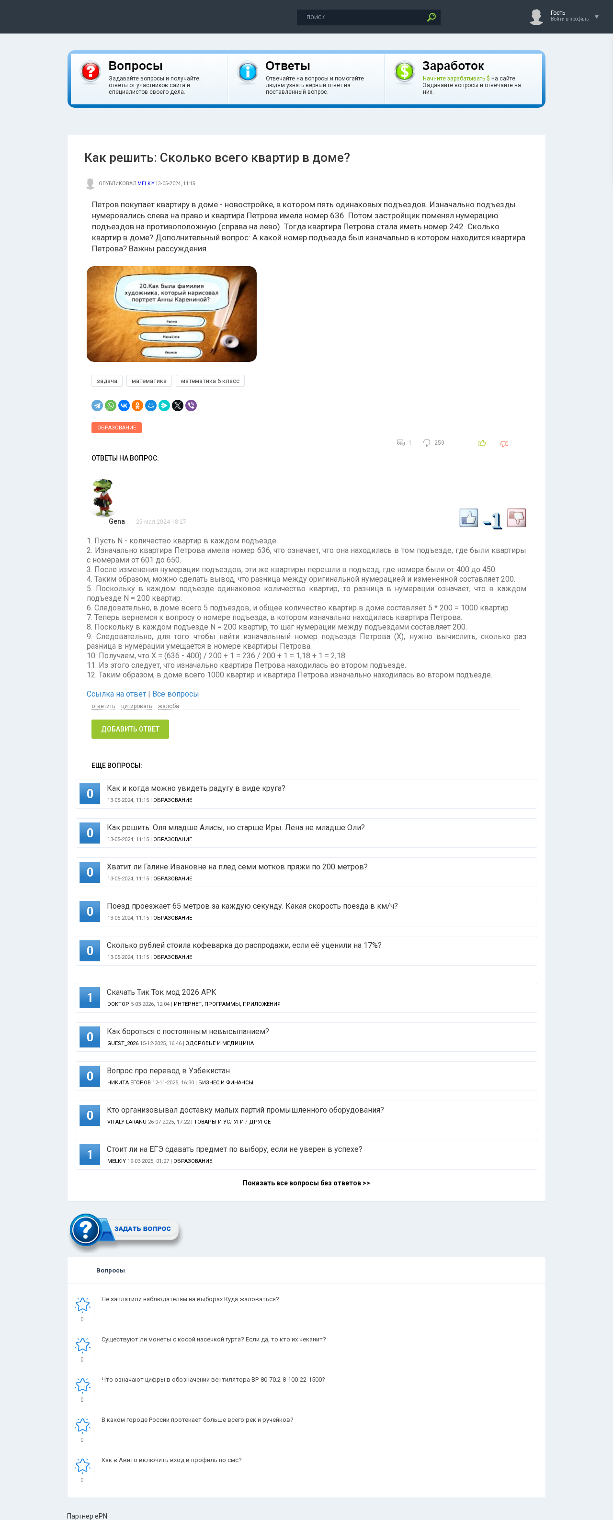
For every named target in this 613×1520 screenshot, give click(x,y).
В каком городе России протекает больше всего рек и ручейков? (198, 1419)
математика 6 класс (210, 380)
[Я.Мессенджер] (164, 405)
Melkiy (145, 183)
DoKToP (118, 1004)
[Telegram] (97, 405)
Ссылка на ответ (117, 693)
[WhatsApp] (110, 405)
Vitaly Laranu (127, 1122)
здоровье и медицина (220, 1043)
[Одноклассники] (137, 405)
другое (260, 1122)
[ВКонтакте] (124, 405)
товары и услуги (219, 1122)
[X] (177, 405)
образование (116, 428)
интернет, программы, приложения (227, 1004)
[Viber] (191, 405)
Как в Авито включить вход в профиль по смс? (172, 1460)
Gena (117, 521)
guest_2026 (122, 1043)
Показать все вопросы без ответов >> (306, 1183)
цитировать (136, 706)
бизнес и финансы (225, 1083)
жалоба (168, 706)
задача (107, 380)
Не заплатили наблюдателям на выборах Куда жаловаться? (190, 1299)
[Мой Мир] (151, 405)
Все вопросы (175, 693)
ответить (103, 706)
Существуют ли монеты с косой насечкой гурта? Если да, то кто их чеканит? (214, 1339)
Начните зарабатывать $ (456, 78)
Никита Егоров (129, 1083)
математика (149, 380)
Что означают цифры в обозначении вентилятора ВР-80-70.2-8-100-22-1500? (213, 1379)
